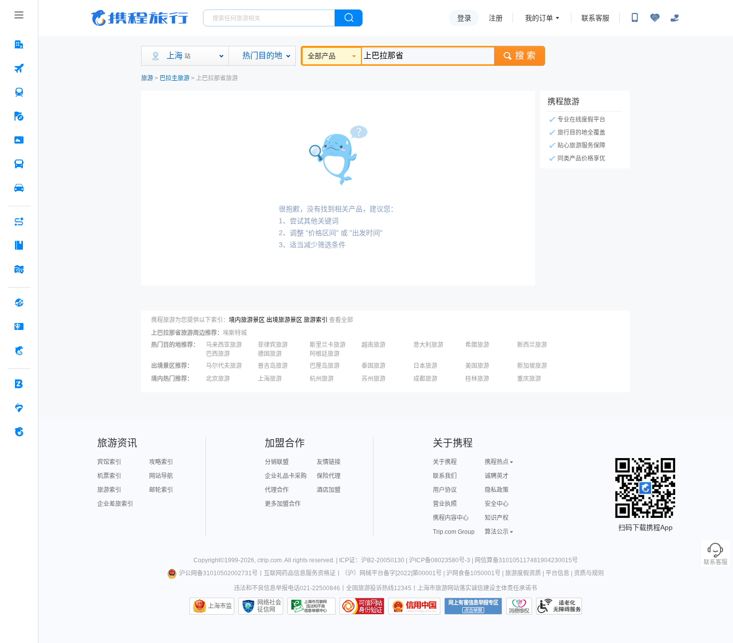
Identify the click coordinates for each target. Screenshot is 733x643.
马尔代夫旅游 (224, 365)
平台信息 (557, 573)
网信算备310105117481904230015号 (526, 560)
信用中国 (414, 606)
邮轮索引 (161, 489)
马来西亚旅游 (224, 344)
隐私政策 (497, 489)
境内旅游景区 (247, 320)
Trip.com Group (454, 531)
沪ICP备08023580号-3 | (442, 560)
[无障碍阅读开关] (655, 18)
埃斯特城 (235, 332)
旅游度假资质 (523, 573)
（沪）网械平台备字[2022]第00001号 (392, 573)
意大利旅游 (428, 344)
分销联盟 (277, 462)
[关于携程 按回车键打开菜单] (18, 431)
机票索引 (109, 476)
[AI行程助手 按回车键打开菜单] (18, 221)
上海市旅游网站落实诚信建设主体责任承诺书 (477, 588)
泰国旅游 (373, 365)
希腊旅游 (477, 344)
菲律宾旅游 (273, 344)
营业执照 (445, 503)
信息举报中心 (311, 606)
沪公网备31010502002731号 (218, 573)
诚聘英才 (497, 476)
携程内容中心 (451, 517)
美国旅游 (477, 365)
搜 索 (525, 56)
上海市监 (220, 606)
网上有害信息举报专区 (473, 606)
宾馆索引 (109, 462)
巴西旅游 (218, 353)
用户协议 (445, 489)
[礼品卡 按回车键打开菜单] (18, 326)
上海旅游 (270, 378)
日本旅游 (425, 365)
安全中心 (497, 503)
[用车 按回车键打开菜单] (18, 187)
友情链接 (329, 462)
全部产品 (322, 56)
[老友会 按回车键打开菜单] (18, 407)
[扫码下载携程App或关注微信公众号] (635, 17)
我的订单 (539, 17)
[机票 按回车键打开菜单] (18, 68)
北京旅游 (218, 378)
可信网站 (362, 606)
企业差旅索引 (115, 503)
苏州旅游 (373, 378)
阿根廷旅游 (325, 353)
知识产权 (497, 517)
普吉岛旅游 (273, 365)
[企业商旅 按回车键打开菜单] (18, 383)
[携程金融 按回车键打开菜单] (18, 350)
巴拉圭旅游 (174, 78)
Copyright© (208, 560)
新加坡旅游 (532, 365)
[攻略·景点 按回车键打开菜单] (18, 245)
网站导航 (161, 476)
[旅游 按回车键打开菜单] (18, 116)
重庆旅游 (529, 378)
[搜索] (349, 17)
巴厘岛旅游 (325, 365)
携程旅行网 (139, 18)
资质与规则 (589, 573)
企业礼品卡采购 (286, 476)
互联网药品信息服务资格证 (300, 573)
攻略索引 (161, 462)
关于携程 (445, 462)
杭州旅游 (322, 378)
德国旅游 (270, 353)
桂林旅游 (477, 378)
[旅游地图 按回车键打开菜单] (18, 269)
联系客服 (595, 17)
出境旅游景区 (284, 320)
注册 (496, 17)
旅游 (147, 78)
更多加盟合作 (283, 503)
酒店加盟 (329, 489)
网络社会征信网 (269, 606)
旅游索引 (316, 320)
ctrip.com (269, 560)
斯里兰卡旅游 (328, 344)
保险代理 (329, 476)
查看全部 (341, 320)
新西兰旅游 (532, 344)
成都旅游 (425, 378)
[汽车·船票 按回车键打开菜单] (18, 164)
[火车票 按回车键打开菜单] (18, 92)
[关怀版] (675, 18)
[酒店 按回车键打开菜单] (18, 44)
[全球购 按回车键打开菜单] (18, 302)
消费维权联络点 (519, 606)
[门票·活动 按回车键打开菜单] (18, 140)
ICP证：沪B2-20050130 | (374, 560)
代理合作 (277, 489)
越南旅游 (373, 344)
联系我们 (445, 476)
